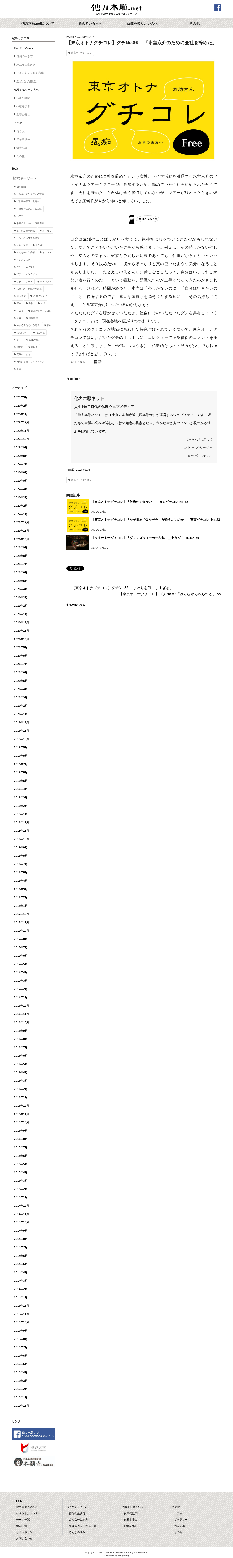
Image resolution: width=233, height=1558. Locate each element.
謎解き (34, 347)
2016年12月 (21, 1005)
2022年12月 (21, 422)
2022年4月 (21, 489)
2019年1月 (21, 814)
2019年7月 (21, 764)
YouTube (21, 187)
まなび (38, 245)
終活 (19, 340)
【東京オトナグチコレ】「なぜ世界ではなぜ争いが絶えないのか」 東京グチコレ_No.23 (155, 519)
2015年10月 (21, 1122)
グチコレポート (25, 281)
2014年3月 (21, 1280)
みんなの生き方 (25, 64)
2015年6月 (21, 1155)
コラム (20, 131)
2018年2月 (21, 897)
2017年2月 (21, 989)
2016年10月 (21, 1022)
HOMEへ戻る (77, 604)
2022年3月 (21, 497)
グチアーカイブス (26, 267)
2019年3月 (21, 797)
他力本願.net (116, 9)
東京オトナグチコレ (81, 52)
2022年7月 (21, 464)
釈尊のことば (23, 354)
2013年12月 (21, 1305)
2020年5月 (21, 680)
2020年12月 (21, 622)
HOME (70, 36)
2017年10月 (21, 930)
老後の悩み (34, 340)
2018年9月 (21, 847)
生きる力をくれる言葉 (30, 72)
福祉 (49, 325)
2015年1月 (21, 1197)
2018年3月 (21, 889)
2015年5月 (21, 1164)
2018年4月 (21, 880)
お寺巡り (46, 230)
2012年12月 (21, 1405)
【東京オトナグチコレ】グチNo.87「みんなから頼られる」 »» (170, 594)
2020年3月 (21, 697)
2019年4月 (21, 789)
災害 (19, 318)
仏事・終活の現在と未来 (29, 289)
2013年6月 (21, 1355)
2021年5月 (21, 580)
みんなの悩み (84, 36)
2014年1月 (21, 1297)
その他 (20, 156)
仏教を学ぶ (23, 106)
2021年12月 (21, 522)
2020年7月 (21, 664)
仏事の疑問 (23, 98)
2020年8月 (21, 655)
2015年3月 (21, 1180)
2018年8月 (21, 855)
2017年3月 (21, 980)
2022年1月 (21, 514)
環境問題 (33, 318)
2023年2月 (21, 405)
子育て (20, 310)
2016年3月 (21, 1080)
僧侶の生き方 (24, 56)
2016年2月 (21, 1089)
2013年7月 (21, 1347)
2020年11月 (21, 630)
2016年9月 (21, 1030)
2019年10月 (21, 739)
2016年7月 (21, 1047)
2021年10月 (21, 539)
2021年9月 (21, 547)
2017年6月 (21, 955)
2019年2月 (21, 805)
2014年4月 (21, 1272)
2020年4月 (21, 689)
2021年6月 (21, 572)
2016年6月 (21, 1055)
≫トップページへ (198, 448)
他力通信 (21, 296)
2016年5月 (21, 1064)
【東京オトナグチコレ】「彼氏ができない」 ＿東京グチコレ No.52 (139, 501)
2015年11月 (21, 1114)
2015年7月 (21, 1147)
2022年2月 (21, 505)
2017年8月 (21, 939)
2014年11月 (21, 1214)
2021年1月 (21, 614)
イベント (46, 252)
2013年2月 (21, 1389)
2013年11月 (21, 1314)
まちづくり (22, 245)
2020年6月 (21, 672)
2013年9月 (21, 1330)
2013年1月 (21, 1397)
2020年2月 (21, 705)
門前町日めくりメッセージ (30, 361)
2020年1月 (21, 714)
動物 (31, 303)
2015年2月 (21, 1189)
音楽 (19, 369)
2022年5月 (21, 480)
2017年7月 (21, 947)
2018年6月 (21, 872)
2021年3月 (21, 597)
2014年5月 (21, 1264)
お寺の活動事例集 (26, 230)
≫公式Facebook (200, 456)
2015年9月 (21, 1130)
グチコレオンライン (27, 274)
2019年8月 (21, 755)
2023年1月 (21, 414)
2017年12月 (21, 914)
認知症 (20, 347)
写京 (19, 303)
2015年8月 (21, 1139)
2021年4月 (21, 589)
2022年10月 (21, 439)
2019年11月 (21, 730)
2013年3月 (21, 1380)
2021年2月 (21, 605)
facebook (217, 7)
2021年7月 (21, 564)
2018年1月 (21, 905)
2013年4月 (21, 1372)
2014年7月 (21, 1247)
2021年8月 (21, 555)
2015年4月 (21, 1172)
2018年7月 (21, 864)
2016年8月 (21, 1039)
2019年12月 (21, 722)
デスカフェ (45, 281)
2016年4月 (21, 1072)
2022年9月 (21, 447)
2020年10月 (21, 639)
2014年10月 (21, 1222)
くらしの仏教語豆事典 (28, 238)
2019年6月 (21, 772)
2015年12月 (21, 1105)
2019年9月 (21, 747)
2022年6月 (21, 472)
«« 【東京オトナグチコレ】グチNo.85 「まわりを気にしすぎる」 (119, 588)
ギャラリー (23, 139)
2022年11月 (21, 430)
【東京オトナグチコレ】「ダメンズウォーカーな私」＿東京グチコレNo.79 (145, 538)
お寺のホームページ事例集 (30, 223)
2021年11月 (21, 530)
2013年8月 (21, 1339)
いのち (20, 216)
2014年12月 (21, 1205)
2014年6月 (21, 1255)
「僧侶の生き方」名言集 (29, 208)
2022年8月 (21, 455)
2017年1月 (21, 997)
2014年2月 (21, 1289)
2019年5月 (21, 780)
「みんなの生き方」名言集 (30, 194)
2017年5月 (21, 964)
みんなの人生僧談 (26, 252)
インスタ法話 (23, 259)
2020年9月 (21, 647)
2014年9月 (21, 1230)
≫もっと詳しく (200, 439)
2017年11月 (21, 922)
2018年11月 (21, 830)
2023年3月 (21, 397)
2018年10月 (21, 839)
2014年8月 (21, 1239)
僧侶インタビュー (42, 296)
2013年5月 (21, 1364)
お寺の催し (23, 114)
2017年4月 (21, 972)
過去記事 (21, 148)
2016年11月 (21, 1014)
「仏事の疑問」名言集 (28, 201)
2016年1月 (21, 1097)
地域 (43, 303)
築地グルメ (22, 332)
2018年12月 (21, 822)
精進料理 (40, 332)
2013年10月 (21, 1322)
